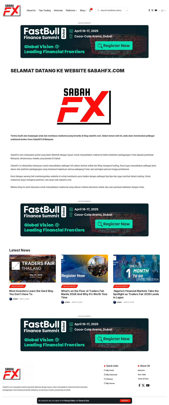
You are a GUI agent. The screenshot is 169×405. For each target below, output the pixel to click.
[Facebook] (149, 10)
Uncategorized (17, 286)
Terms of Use (84, 401)
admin (15, 299)
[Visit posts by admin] (10, 299)
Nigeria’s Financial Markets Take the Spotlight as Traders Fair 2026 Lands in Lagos (136, 294)
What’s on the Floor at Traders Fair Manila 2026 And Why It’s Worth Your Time (84, 294)
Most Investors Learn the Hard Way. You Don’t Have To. (31, 293)
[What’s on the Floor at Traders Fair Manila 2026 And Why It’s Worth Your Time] (84, 269)
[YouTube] (156, 10)
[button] (125, 400)
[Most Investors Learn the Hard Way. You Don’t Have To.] (32, 269)
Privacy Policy (69, 401)
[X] (152, 10)
